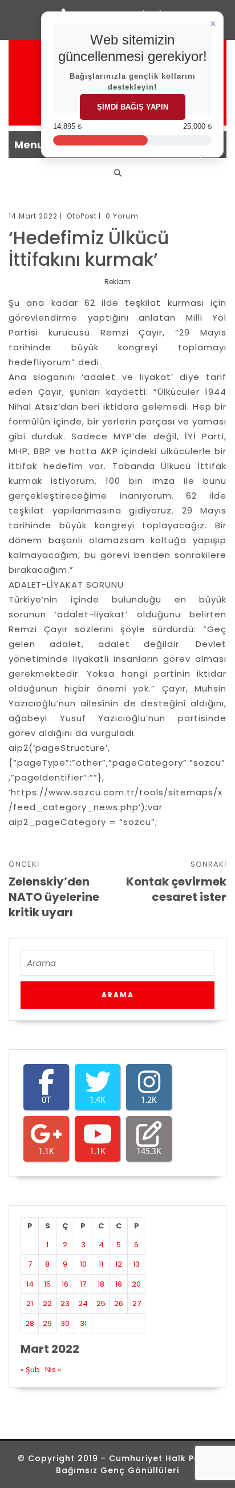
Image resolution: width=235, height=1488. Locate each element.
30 (65, 1323)
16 (65, 1284)
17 (83, 1284)
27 (136, 1303)
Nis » (53, 1369)
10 (83, 1264)
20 (136, 1284)
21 (29, 1303)
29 (47, 1323)
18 (101, 1284)
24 (83, 1303)
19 (118, 1284)
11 (101, 1264)
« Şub (30, 1369)
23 (65, 1303)
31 (83, 1323)
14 (30, 1284)
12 (118, 1264)
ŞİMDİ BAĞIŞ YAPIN (132, 107)
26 (118, 1303)
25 (101, 1303)
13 (136, 1264)
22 (47, 1303)
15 (47, 1284)
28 (29, 1323)
